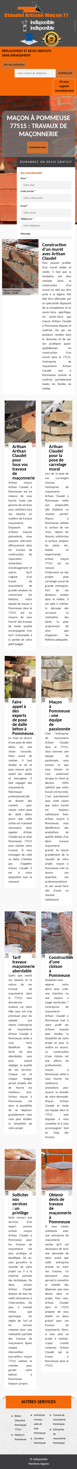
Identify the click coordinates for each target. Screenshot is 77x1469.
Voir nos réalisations (14, 64)
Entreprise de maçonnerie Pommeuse (59, 1436)
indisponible (42, 23)
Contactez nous (37, 147)
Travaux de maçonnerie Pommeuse (59, 1420)
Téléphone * (27, 219)
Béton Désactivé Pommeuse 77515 (20, 1423)
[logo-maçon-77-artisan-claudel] (36, 10)
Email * (24, 206)
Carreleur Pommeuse (40, 1441)
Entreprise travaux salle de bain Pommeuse (40, 1424)
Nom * (24, 178)
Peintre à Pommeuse (20, 1437)
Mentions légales (38, 1463)
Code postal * (28, 191)
